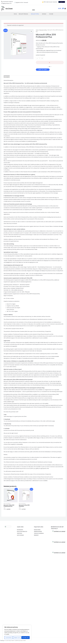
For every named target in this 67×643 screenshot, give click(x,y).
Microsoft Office (35, 14)
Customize (8, 637)
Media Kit (36, 535)
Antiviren (44, 14)
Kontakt (51, 14)
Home (15, 14)
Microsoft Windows (23, 14)
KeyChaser (9, 8)
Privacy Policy (37, 529)
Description (7, 77)
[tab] (7, 77)
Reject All (17, 637)
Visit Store (19, 533)
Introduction (20, 529)
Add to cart (43, 69)
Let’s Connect (20, 535)
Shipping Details (38, 531)
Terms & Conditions (39, 533)
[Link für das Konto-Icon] (65, 8)
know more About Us (22, 531)
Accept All (25, 637)
